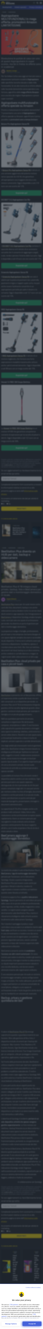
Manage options (11, 1324)
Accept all (32, 1324)
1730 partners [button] (13, 1304)
